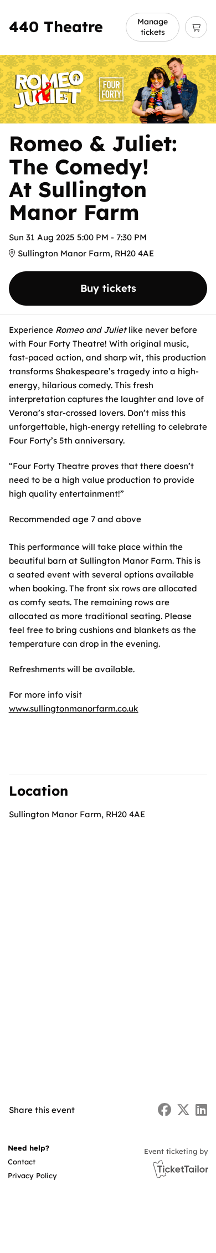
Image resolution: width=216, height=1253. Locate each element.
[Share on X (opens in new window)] (183, 1110)
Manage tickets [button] (152, 27)
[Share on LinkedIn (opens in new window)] (201, 1110)
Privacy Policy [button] (32, 1175)
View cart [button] (196, 27)
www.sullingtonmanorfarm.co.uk (73, 708)
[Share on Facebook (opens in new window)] (164, 1110)
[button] (31, 1162)
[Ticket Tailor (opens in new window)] (180, 1168)
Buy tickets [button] (108, 288)
